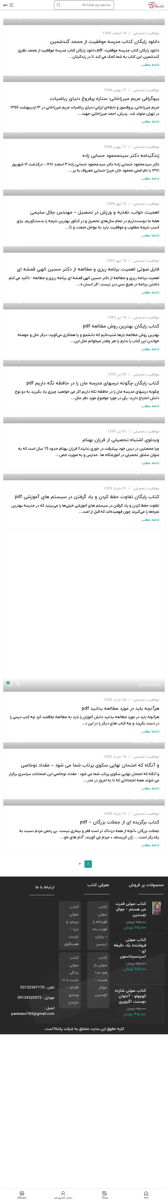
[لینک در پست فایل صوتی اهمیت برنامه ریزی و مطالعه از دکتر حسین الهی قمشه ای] (84, 249)
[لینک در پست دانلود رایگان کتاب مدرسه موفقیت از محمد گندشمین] (84, 22)
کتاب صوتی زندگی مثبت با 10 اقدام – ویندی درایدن (70, 980)
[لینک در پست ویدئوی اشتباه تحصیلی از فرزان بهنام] (84, 420)
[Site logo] (156, 4)
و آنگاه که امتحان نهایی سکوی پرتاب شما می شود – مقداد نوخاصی (90, 765)
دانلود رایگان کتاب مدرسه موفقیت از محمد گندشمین (104, 41)
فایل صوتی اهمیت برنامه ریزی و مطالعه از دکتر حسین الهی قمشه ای (88, 269)
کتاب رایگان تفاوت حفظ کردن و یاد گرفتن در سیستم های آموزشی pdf (87, 497)
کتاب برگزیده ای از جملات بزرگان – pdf (119, 822)
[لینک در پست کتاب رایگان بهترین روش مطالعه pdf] (84, 306)
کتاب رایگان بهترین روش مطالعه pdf (121, 326)
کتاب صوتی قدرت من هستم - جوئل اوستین (131, 909)
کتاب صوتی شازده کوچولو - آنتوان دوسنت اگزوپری (130, 996)
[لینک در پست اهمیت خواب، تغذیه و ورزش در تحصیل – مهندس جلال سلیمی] (84, 192)
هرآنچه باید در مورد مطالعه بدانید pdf (120, 708)
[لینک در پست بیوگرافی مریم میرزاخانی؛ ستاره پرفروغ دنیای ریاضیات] (84, 79)
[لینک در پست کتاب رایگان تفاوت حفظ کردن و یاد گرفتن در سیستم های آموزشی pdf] (84, 477)
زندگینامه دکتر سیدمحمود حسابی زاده (120, 155)
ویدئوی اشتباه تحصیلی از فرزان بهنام (120, 440)
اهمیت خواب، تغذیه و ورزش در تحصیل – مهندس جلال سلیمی (94, 212)
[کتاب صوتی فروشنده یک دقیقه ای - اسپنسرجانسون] (156, 959)
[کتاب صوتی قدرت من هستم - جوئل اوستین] (156, 915)
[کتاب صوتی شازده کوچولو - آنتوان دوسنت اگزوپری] (156, 1002)
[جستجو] (58, 5)
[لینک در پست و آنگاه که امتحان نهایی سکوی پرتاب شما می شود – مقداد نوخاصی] (84, 745)
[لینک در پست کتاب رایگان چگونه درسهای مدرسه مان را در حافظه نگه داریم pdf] (84, 363)
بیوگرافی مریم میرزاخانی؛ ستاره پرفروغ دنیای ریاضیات (104, 98)
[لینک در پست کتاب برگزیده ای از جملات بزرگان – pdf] (84, 802)
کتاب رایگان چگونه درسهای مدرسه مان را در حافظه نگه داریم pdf (92, 383)
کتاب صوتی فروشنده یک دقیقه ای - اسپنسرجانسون (130, 948)
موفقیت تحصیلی (146, 33)
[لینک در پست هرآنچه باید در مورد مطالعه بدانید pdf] (84, 611)
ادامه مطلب (150, 65)
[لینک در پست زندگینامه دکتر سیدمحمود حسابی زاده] (84, 135)
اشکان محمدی (149, 684)
